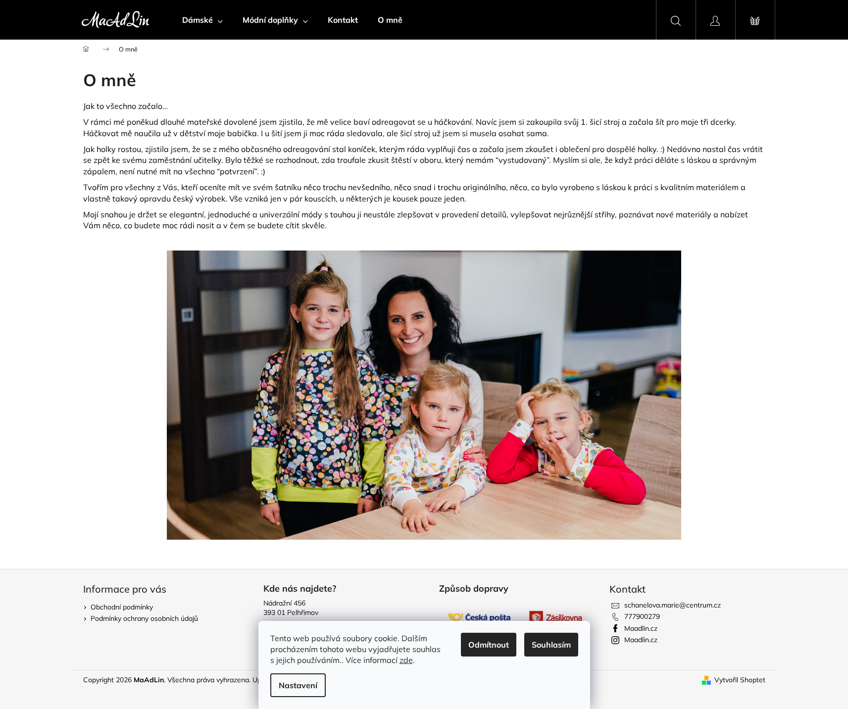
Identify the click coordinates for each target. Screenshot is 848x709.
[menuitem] (202, 20)
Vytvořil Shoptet (739, 679)
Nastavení (298, 685)
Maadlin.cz (640, 628)
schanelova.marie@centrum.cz (672, 605)
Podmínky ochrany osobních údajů (144, 618)
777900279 (642, 616)
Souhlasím (551, 645)
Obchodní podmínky (122, 607)
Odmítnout (488, 645)
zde (406, 660)
